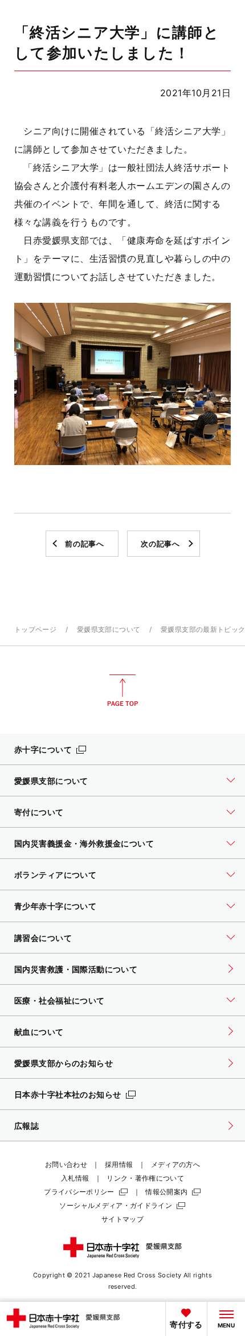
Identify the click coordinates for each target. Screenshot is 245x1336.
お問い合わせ (66, 1164)
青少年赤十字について (55, 906)
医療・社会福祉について (59, 1000)
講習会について (43, 938)
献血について (39, 1032)
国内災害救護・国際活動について (75, 969)
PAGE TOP (122, 690)
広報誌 (26, 1126)
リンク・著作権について (145, 1178)
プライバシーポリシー (79, 1191)
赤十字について (43, 749)
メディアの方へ (176, 1164)
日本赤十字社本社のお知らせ (67, 1094)
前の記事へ (84, 543)
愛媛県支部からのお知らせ (63, 1063)
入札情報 (75, 1178)
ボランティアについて (55, 874)
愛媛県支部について (108, 629)
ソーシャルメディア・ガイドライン (115, 1205)
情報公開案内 (166, 1191)
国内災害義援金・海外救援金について (84, 843)
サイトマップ (122, 1219)
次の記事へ (160, 543)
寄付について (39, 812)
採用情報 (119, 1164)
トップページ (35, 629)
